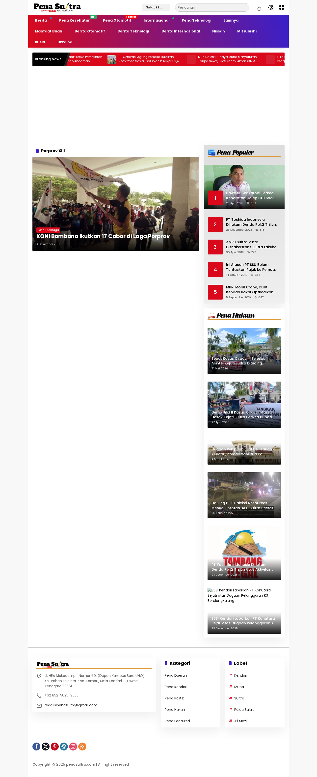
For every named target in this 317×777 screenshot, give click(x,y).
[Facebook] (36, 746)
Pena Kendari (176, 686)
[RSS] (82, 746)
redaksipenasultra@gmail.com (71, 705)
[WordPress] (64, 746)
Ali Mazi (240, 721)
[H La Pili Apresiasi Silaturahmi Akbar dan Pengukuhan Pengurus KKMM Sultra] (249, 59)
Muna (239, 686)
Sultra (239, 698)
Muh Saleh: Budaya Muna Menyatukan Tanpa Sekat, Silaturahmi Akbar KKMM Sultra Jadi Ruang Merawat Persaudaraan (206, 59)
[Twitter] (46, 746)
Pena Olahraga (48, 230)
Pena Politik (174, 698)
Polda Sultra (244, 709)
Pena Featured (177, 721)
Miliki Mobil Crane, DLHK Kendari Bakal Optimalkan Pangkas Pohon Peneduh (249, 290)
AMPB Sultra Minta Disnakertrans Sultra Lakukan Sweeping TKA (252, 245)
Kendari (240, 675)
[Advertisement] (158, 105)
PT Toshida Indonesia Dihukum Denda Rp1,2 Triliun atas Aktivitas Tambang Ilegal (251, 222)
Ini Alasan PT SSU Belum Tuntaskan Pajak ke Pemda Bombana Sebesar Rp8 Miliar (252, 267)
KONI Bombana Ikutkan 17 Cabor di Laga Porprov (103, 236)
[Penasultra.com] (57, 7)
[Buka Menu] (282, 7)
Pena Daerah (176, 675)
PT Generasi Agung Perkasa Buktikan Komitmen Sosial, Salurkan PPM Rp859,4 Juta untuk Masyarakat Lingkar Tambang (128, 59)
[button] (258, 7)
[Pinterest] (55, 746)
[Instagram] (73, 746)
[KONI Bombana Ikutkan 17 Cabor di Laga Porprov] (115, 204)
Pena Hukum (175, 709)
